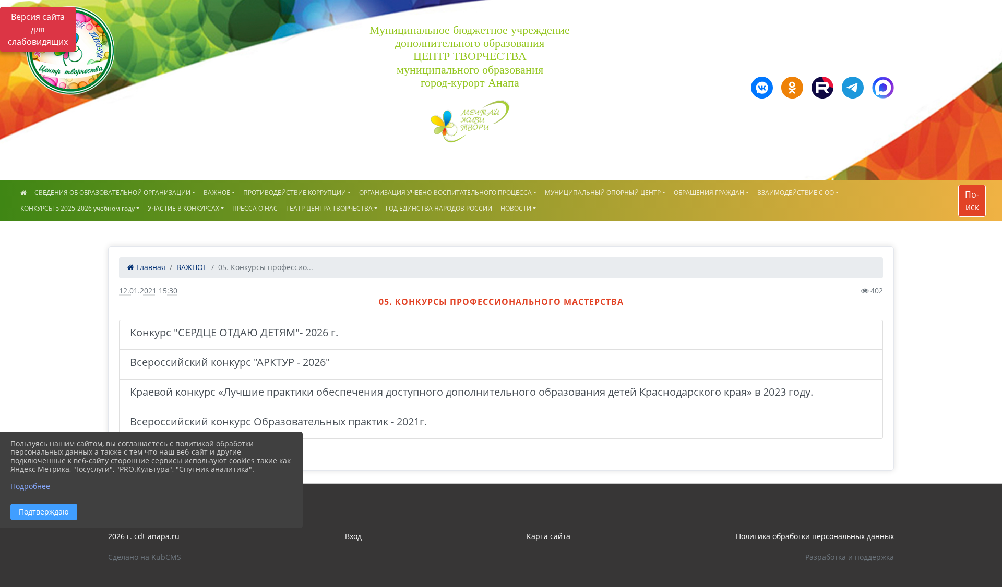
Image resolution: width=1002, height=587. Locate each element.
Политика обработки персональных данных (815, 536)
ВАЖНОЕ (217, 192)
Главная (149, 267)
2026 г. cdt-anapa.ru (144, 536)
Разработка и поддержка (849, 557)
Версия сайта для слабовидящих (38, 29)
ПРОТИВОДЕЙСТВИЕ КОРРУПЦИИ (294, 192)
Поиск (972, 201)
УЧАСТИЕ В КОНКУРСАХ (183, 208)
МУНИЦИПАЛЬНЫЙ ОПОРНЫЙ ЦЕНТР (603, 192)
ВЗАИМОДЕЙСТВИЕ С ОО (795, 192)
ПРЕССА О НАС (255, 208)
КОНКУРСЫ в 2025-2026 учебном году (77, 208)
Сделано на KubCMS (144, 557)
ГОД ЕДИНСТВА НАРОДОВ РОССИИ (439, 208)
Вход (353, 536)
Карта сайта (548, 536)
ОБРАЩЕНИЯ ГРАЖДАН (709, 192)
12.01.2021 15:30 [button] (148, 291)
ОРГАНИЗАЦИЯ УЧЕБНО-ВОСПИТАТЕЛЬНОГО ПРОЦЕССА (445, 192)
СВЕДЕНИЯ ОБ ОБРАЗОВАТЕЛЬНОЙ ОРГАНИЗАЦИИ (112, 192)
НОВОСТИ (515, 208)
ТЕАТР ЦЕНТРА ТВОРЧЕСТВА (329, 208)
